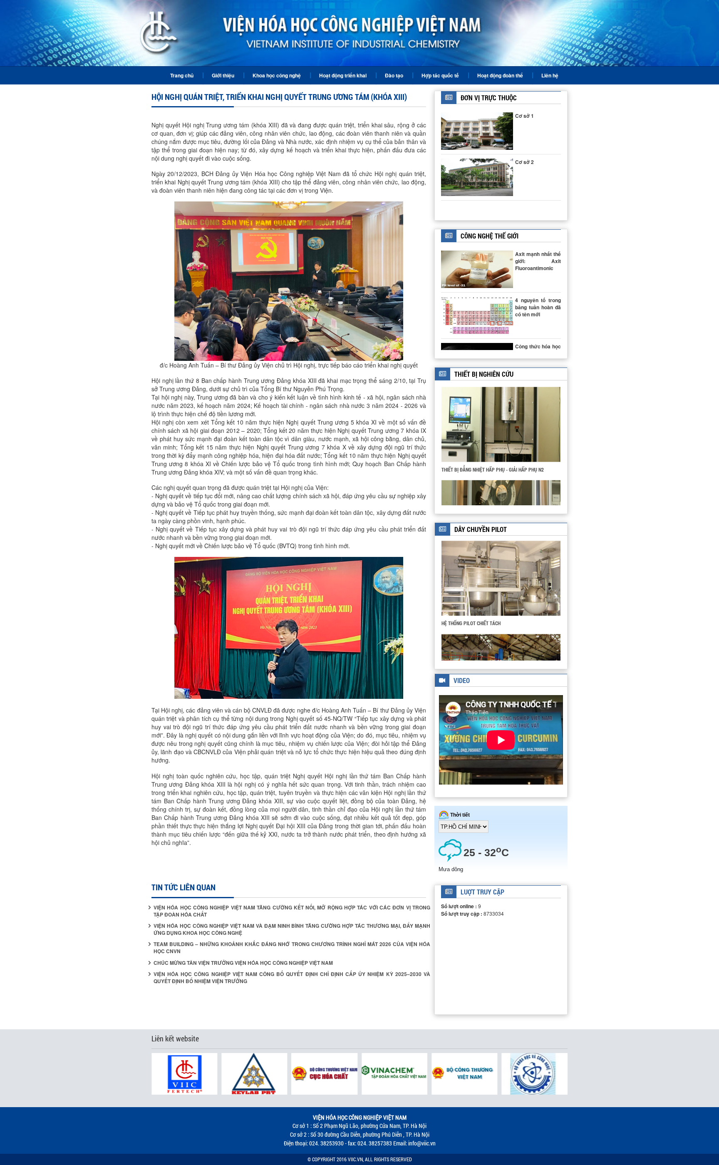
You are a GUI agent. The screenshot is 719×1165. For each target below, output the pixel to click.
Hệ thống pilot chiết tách (471, 622)
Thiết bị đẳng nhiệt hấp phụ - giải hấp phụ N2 (492, 467)
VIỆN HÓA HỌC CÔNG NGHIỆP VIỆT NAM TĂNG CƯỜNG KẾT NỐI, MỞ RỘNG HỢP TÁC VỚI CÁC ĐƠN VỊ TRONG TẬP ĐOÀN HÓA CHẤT (292, 911)
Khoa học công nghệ (277, 75)
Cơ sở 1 (524, 115)
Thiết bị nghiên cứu (483, 374)
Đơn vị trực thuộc (489, 97)
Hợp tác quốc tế (440, 75)
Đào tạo (394, 75)
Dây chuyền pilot (480, 529)
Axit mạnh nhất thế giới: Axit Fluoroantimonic (538, 261)
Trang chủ (181, 75)
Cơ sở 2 (524, 162)
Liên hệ (549, 75)
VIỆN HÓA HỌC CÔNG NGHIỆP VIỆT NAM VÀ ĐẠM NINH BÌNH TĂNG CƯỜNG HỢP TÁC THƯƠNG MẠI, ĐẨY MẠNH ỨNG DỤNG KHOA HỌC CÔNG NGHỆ (292, 929)
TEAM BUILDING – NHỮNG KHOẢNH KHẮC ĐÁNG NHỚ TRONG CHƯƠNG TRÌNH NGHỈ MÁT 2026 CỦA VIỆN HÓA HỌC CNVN (292, 948)
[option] (501, 431)
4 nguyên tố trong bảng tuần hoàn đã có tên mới (538, 307)
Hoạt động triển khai (343, 75)
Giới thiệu (223, 75)
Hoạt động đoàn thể (500, 75)
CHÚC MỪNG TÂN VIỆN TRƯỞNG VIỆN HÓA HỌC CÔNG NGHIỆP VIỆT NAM (243, 962)
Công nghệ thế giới (489, 235)
